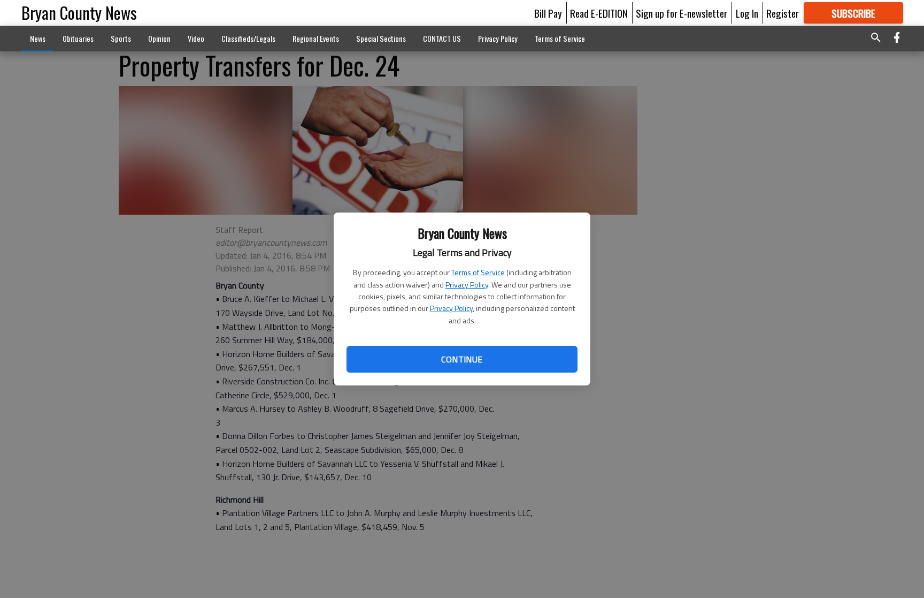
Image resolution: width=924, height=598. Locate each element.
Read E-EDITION (599, 13)
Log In (747, 13)
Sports (121, 38)
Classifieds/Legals (248, 38)
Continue (461, 359)
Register (782, 13)
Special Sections (381, 38)
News (37, 38)
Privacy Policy (466, 284)
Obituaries (78, 38)
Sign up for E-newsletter (681, 13)
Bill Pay (548, 13)
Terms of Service (478, 272)
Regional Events (315, 38)
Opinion (159, 38)
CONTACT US (442, 38)
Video (196, 38)
